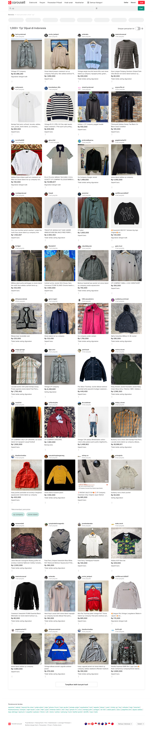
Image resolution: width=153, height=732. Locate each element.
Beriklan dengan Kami (31, 725)
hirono (42, 712)
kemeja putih (87, 709)
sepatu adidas (137, 709)
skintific (86, 712)
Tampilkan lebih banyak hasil (76, 684)
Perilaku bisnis (57, 725)
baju (131, 707)
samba (57, 712)
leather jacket (77, 712)
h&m (42, 709)
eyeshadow (84, 707)
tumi (90, 707)
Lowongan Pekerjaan (64, 723)
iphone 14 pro (53, 707)
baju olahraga (12, 712)
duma (52, 712)
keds (96, 712)
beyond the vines (27, 707)
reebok (18, 707)
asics (118, 709)
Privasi (50, 725)
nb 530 (103, 709)
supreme (11, 707)
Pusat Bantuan (29, 723)
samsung (64, 712)
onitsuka (125, 707)
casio (107, 707)
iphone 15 (73, 709)
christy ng (114, 707)
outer (38, 709)
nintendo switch (55, 709)
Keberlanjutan (53, 723)
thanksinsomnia (13, 709)
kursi (70, 712)
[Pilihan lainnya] (12, 82)
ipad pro (22, 712)
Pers (46, 723)
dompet (22, 709)
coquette (29, 712)
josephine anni (126, 709)
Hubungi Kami (39, 723)
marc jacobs (64, 707)
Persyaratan (42, 725)
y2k (47, 712)
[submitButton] (141, 8)
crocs (80, 709)
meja (46, 707)
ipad (46, 709)
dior (63, 709)
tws (120, 707)
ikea (67, 709)
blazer (102, 707)
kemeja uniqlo (74, 707)
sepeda (96, 707)
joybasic (36, 712)
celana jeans (111, 709)
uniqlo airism (39, 707)
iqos (91, 712)
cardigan (96, 709)
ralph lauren (31, 709)
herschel (137, 707)
